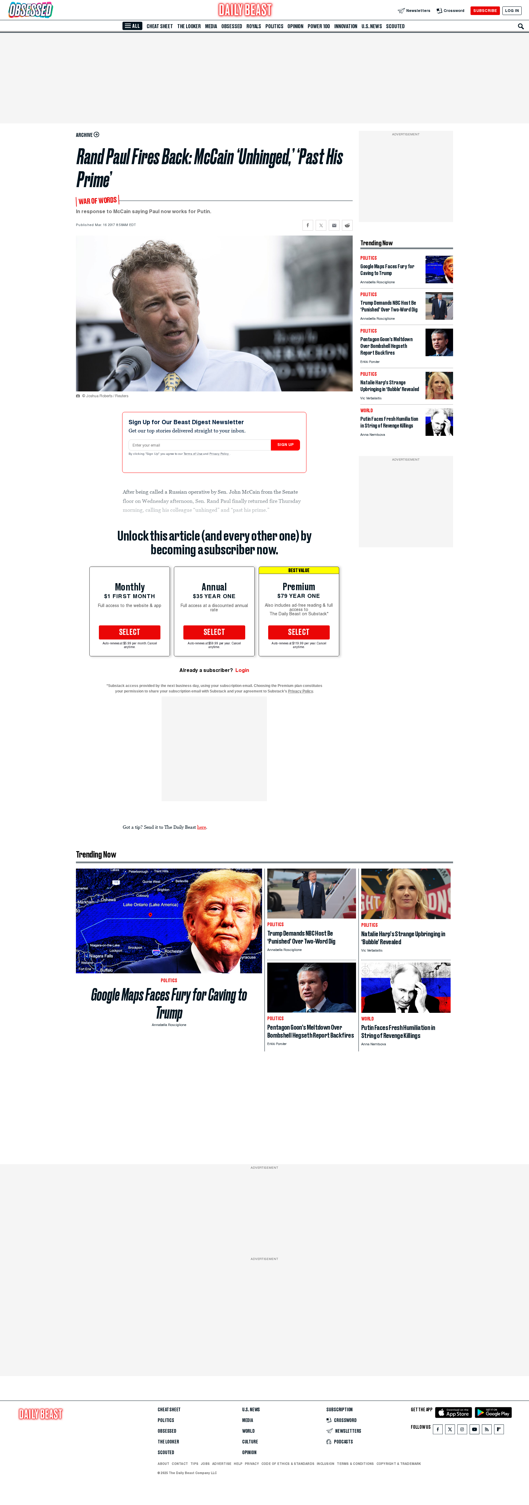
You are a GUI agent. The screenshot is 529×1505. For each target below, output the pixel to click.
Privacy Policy (219, 454)
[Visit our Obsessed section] (50, 10)
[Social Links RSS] (487, 1430)
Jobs (205, 1463)
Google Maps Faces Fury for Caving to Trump (169, 1003)
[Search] (521, 26)
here (201, 827)
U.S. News (372, 26)
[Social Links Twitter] (450, 1430)
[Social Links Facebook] (438, 1430)
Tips (194, 1463)
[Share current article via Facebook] (307, 225)
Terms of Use (193, 454)
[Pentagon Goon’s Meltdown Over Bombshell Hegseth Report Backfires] (439, 354)
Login (242, 670)
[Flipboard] (499, 1430)
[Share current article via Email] (334, 225)
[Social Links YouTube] (474, 1430)
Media (211, 26)
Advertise (221, 1463)
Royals (253, 26)
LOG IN (512, 10)
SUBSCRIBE (485, 10)
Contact (180, 1463)
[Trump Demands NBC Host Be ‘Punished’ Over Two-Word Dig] (439, 318)
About (163, 1463)
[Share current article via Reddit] (347, 225)
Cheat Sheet (160, 26)
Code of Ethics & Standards (287, 1463)
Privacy (252, 1463)
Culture (250, 1441)
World (248, 1431)
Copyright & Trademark (399, 1463)
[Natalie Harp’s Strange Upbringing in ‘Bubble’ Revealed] (439, 397)
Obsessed (231, 26)
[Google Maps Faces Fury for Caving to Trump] (439, 281)
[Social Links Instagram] (462, 1430)
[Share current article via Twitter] (321, 225)
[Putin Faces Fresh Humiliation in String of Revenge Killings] (439, 434)
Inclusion (325, 1463)
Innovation (345, 26)
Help (238, 1463)
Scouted (395, 26)
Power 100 (319, 26)
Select (130, 632)
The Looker (189, 26)
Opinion (295, 26)
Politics (274, 26)
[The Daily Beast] (245, 10)
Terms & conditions (355, 1463)
